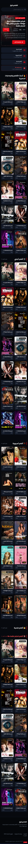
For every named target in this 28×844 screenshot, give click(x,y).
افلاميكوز (14, 5)
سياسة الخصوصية (18, 834)
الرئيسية (25, 834)
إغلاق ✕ (25, 842)
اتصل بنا (25, 836)
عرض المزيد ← (4, 259)
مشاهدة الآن (17, 42)
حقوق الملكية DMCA (8, 834)
